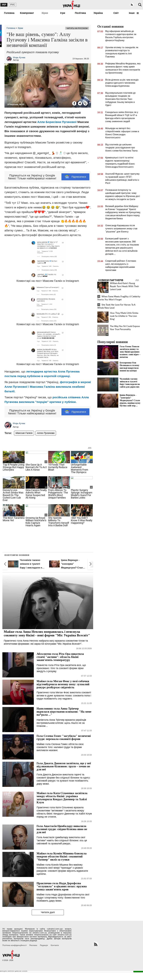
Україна (98, 13)
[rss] (132, 5)
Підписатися (79, 176)
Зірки (44, 13)
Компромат (27, 13)
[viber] (85, 103)
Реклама (33, 945)
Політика (80, 13)
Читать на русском (77, 28)
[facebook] (74, 103)
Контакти (55, 945)
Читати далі (48, 912)
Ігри (62, 13)
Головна (9, 13)
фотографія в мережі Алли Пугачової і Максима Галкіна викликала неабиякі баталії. (47, 386)
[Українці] (71, 4)
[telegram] (80, 103)
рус (12, 4)
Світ (116, 13)
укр (4, 4)
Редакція (44, 945)
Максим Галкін (24, 433)
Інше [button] (132, 13)
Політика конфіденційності (14, 945)
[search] (140, 5)
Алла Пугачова (45, 433)
